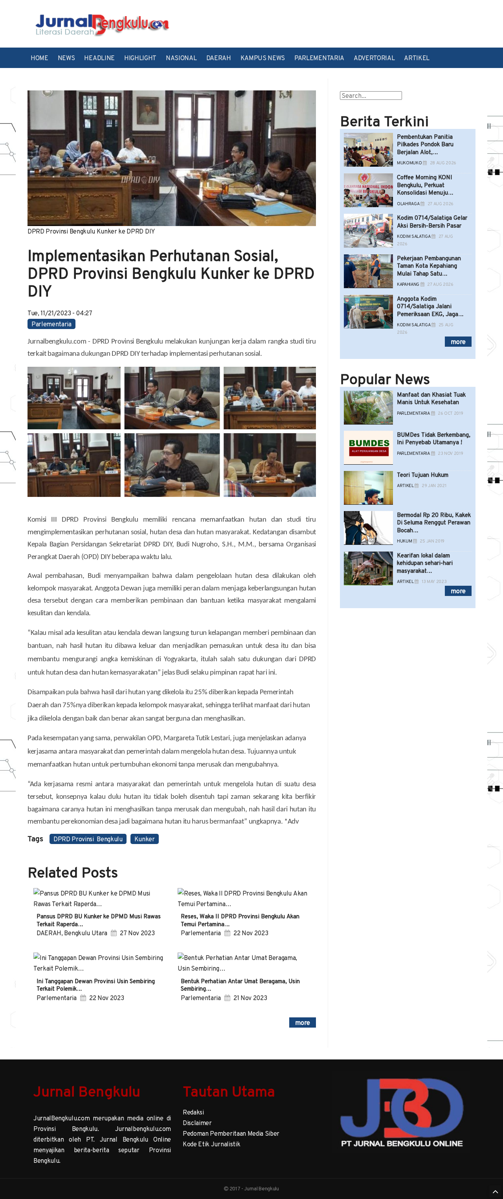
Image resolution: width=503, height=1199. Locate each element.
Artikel (417, 58)
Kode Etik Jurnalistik (211, 1144)
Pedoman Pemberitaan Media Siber (231, 1133)
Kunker (144, 839)
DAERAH (218, 58)
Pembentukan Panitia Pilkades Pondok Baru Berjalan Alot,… (425, 144)
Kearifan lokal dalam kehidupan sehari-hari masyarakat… (425, 563)
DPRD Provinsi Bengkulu (88, 839)
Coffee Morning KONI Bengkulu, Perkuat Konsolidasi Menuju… (425, 184)
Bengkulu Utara (85, 933)
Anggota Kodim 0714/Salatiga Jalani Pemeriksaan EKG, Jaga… (430, 306)
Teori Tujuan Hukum (422, 475)
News (66, 58)
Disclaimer (197, 1123)
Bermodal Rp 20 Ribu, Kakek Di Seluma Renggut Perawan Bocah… (434, 522)
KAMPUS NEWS (262, 58)
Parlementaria (319, 58)
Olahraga (408, 204)
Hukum (404, 541)
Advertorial (374, 58)
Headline (99, 58)
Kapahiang (408, 284)
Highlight (140, 58)
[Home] (102, 24)
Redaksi (193, 1112)
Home (39, 58)
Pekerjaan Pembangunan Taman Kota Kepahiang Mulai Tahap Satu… (429, 265)
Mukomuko (409, 163)
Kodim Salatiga (414, 236)
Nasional (181, 58)
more (302, 1022)
